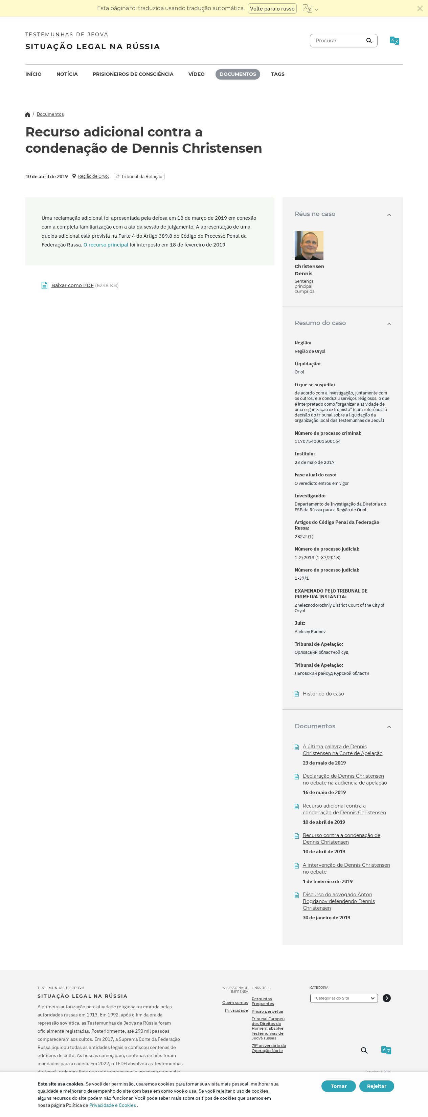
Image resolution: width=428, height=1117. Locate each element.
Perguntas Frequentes (263, 1001)
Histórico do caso (323, 694)
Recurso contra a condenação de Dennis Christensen (341, 838)
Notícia (67, 74)
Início (33, 74)
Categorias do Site (332, 998)
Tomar (339, 1086)
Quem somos (235, 1002)
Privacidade (236, 1010)
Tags (278, 74)
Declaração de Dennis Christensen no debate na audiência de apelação (345, 779)
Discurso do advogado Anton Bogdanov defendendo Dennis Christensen (339, 901)
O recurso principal (106, 244)
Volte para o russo (272, 8)
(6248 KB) (85, 285)
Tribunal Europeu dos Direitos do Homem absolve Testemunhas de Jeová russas (268, 1028)
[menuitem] (33, 74)
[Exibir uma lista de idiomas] (310, 8)
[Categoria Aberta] (387, 998)
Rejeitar (376, 1086)
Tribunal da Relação (141, 176)
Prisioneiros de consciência (133, 74)
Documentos (238, 74)
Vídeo (196, 74)
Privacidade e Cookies (112, 1105)
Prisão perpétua (267, 1011)
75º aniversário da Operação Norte (269, 1048)
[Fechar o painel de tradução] (420, 8)
